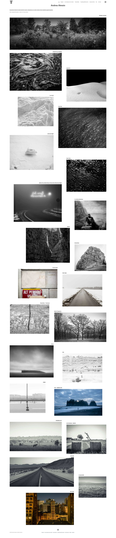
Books (70, 532)
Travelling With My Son (84, 1)
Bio (96, 1)
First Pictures (67, 532)
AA (58, 1)
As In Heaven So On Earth (69, 1)
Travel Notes (77, 1)
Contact (99, 1)
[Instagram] (105, 2)
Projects (62, 1)
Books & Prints (92, 1)
